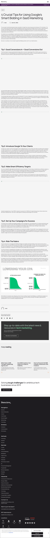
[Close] (48, 533)
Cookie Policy (11, 532)
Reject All (37, 533)
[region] (25, 533)
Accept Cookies (37, 535)
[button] (2, 318)
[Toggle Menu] (48, 1)
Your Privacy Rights (37, 530)
